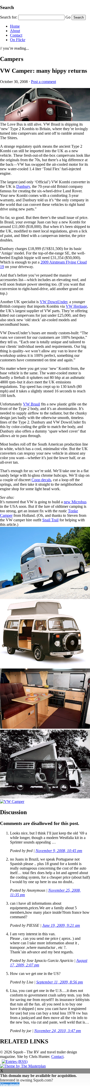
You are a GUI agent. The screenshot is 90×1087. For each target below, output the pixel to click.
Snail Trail (50, 520)
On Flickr (17, 40)
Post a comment (43, 81)
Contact (16, 35)
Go (68, 17)
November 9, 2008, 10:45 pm (59, 851)
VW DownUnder (53, 302)
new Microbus (75, 502)
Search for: (8, 17)
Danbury (23, 186)
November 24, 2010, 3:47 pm (57, 1031)
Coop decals (41, 480)
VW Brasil (31, 404)
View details (10, 1084)
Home (15, 26)
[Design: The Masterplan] (23, 1066)
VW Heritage (76, 306)
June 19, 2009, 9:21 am (61, 925)
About (15, 31)
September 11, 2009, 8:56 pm (59, 982)
